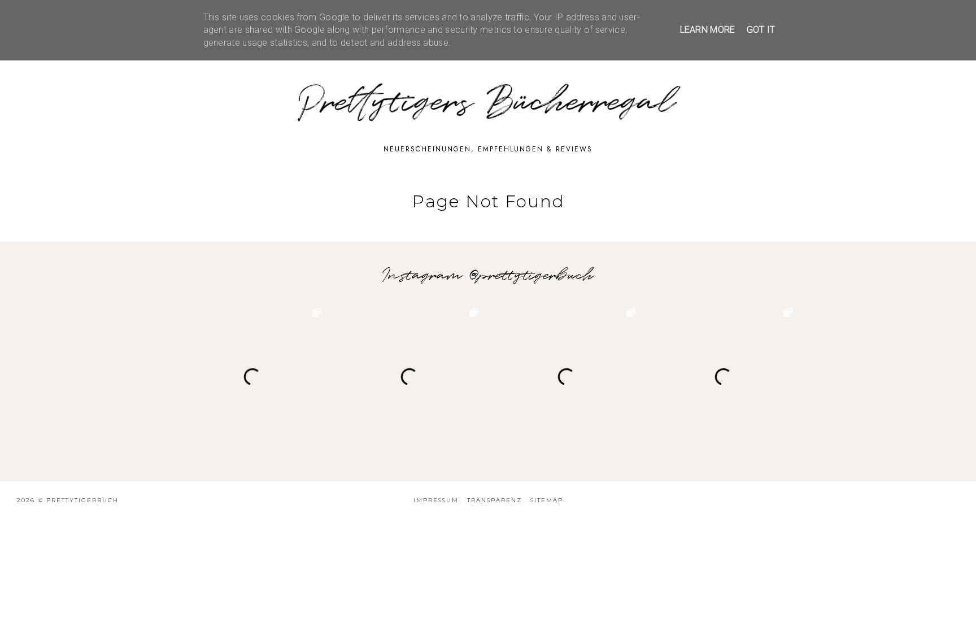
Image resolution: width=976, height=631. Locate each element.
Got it (761, 29)
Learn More (707, 29)
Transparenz (494, 500)
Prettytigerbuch (82, 500)
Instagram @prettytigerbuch (488, 275)
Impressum (436, 500)
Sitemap (546, 500)
